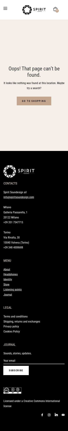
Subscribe (16, 370)
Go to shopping (34, 101)
